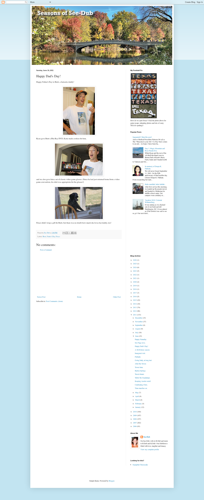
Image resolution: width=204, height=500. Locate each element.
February (138, 403)
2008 (135, 419)
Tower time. (139, 367)
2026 (135, 260)
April (137, 396)
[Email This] (63, 232)
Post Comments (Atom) (54, 301)
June (137, 336)
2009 (135, 415)
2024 (135, 267)
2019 (135, 285)
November (139, 321)
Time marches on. (141, 388)
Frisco (58, 236)
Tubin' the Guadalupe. (142, 377)
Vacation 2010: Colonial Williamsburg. (153, 201)
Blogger (111, 481)
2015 (135, 300)
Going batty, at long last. (143, 360)
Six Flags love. (140, 342)
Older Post (117, 297)
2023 (135, 271)
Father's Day (51, 236)
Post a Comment (46, 250)
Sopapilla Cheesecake (140, 464)
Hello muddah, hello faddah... (155, 184)
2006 (135, 426)
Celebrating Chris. (141, 384)
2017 (135, 292)
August (138, 328)
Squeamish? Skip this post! (142, 137)
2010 (135, 411)
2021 (135, 278)
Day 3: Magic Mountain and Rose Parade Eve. (155, 149)
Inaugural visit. (140, 353)
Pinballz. (138, 357)
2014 (135, 304)
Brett (44, 236)
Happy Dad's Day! (141, 346)
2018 (135, 289)
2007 (135, 422)
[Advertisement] (78, 273)
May (137, 392)
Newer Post (41, 297)
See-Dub (147, 437)
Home (79, 297)
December (139, 318)
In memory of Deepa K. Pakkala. (153, 167)
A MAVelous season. (142, 350)
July (137, 332)
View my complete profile (150, 449)
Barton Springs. (140, 370)
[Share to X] (69, 232)
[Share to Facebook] (72, 232)
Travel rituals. (139, 374)
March (137, 400)
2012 (135, 311)
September (139, 325)
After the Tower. (140, 363)
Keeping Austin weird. (143, 381)
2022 (135, 274)
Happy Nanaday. (141, 339)
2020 (135, 282)
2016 (135, 296)
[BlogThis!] (66, 232)
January (138, 407)
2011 (135, 314)
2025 (135, 263)
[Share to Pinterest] (75, 232)
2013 (135, 307)
